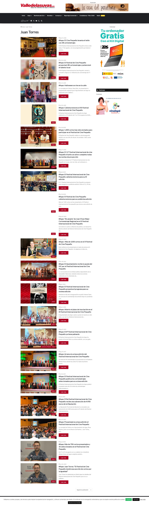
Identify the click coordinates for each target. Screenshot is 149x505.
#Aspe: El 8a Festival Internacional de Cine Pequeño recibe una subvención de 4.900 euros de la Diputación (75, 401)
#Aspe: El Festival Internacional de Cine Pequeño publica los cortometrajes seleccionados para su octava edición (74, 378)
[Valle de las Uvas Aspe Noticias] (38, 5)
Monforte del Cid (39, 15)
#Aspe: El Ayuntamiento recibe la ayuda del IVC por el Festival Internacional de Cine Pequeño (75, 266)
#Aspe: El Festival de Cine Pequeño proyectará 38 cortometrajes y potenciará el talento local (75, 65)
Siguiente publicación (82, 490)
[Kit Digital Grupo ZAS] (112, 79)
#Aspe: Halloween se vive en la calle (72, 85)
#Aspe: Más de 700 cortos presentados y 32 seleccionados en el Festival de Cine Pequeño (74, 446)
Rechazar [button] (136, 499)
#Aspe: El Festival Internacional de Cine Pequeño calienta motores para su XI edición (74, 176)
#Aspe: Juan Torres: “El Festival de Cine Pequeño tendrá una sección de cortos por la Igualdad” (75, 468)
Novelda (49, 15)
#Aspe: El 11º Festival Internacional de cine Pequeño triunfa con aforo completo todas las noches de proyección (75, 154)
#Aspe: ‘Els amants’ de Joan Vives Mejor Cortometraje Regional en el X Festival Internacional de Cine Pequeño (74, 221)
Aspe (29, 15)
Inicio (23, 15)
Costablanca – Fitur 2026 (87, 15)
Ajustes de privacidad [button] (75, 502)
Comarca (58, 15)
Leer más (63, 53)
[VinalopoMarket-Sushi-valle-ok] (109, 116)
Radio (100, 15)
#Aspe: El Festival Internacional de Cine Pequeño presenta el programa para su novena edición (74, 289)
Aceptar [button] (128, 499)
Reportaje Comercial (70, 15)
